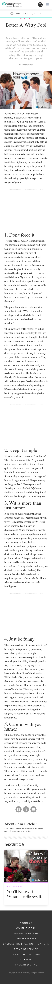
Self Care (26, 18)
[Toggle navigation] (40, 4)
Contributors (26, 928)
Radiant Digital (26, 964)
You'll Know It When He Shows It (24, 893)
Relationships (14, 887)
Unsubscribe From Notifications (26, 944)
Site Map (26, 959)
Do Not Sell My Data (26, 954)
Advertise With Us (26, 933)
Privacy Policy (26, 938)
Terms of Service (26, 949)
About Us (26, 923)
